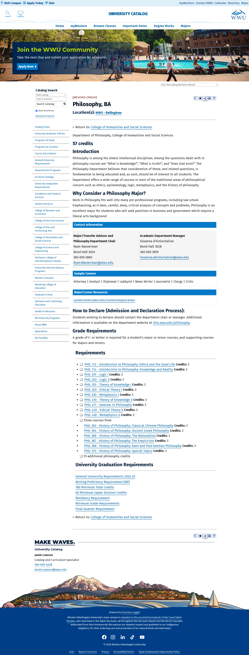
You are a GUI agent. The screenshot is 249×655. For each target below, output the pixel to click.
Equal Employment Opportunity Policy (159, 651)
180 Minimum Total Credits (95, 487)
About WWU (41, 324)
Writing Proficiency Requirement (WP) (103, 482)
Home (59, 26)
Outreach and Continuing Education (48, 303)
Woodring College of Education (45, 286)
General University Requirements (44, 162)
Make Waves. (55, 542)
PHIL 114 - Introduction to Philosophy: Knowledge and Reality (128, 369)
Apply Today (35, 3)
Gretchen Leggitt (131, 612)
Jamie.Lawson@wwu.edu (51, 569)
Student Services (44, 204)
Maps (244, 3)
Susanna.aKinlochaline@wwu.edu (164, 257)
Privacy (105, 651)
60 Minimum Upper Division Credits (101, 493)
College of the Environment (49, 220)
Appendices (41, 331)
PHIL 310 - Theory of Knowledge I (107, 385)
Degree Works (164, 26)
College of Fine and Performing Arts (45, 229)
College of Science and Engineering (47, 249)
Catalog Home (42, 127)
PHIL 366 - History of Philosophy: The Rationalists (120, 436)
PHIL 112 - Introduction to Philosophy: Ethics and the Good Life (129, 364)
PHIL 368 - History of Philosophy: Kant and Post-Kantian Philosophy (132, 446)
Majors (186, 26)
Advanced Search (45, 116)
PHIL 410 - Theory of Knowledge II (108, 400)
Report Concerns (88, 651)
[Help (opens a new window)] (214, 98)
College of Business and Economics (47, 212)
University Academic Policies (50, 133)
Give (51, 3)
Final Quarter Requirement (95, 509)
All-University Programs (47, 318)
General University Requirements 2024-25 (105, 476)
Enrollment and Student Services (48, 195)
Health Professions (45, 311)
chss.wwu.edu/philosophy (171, 323)
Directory (234, 3)
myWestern (186, 3)
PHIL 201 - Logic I (96, 374)
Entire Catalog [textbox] (42, 95)
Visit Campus (12, 3)
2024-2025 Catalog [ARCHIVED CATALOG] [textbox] (178, 85)
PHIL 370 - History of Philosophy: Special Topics (118, 451)
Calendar (220, 3)
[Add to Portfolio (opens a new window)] (200, 98)
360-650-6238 (43, 565)
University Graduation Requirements (46, 185)
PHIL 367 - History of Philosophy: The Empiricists (119, 441)
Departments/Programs (48, 170)
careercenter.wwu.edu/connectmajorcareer (104, 300)
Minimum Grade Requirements (97, 503)
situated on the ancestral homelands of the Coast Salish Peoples (124, 619)
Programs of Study (45, 140)
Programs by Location (46, 146)
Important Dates (135, 26)
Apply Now (25, 66)
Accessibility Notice (124, 651)
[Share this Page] (205, 98)
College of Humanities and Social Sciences (49, 239)
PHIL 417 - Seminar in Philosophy (108, 405)
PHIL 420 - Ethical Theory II (103, 410)
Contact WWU (204, 3)
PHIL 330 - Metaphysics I (101, 395)
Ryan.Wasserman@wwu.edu (93, 263)
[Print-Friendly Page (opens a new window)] (209, 98)
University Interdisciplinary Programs (49, 269)
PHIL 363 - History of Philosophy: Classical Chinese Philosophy (128, 426)
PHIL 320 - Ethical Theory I (103, 390)
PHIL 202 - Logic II (97, 379)
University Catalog (128, 13)
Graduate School (43, 294)
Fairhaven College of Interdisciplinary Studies (48, 259)
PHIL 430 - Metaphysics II (102, 415)
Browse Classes (105, 26)
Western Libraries (44, 278)
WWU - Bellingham (109, 113)
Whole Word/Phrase (46, 111)
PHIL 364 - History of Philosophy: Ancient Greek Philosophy (126, 431)
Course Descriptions (45, 153)
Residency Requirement (93, 498)
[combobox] (189, 84)
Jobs (71, 651)
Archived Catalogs (44, 177)
